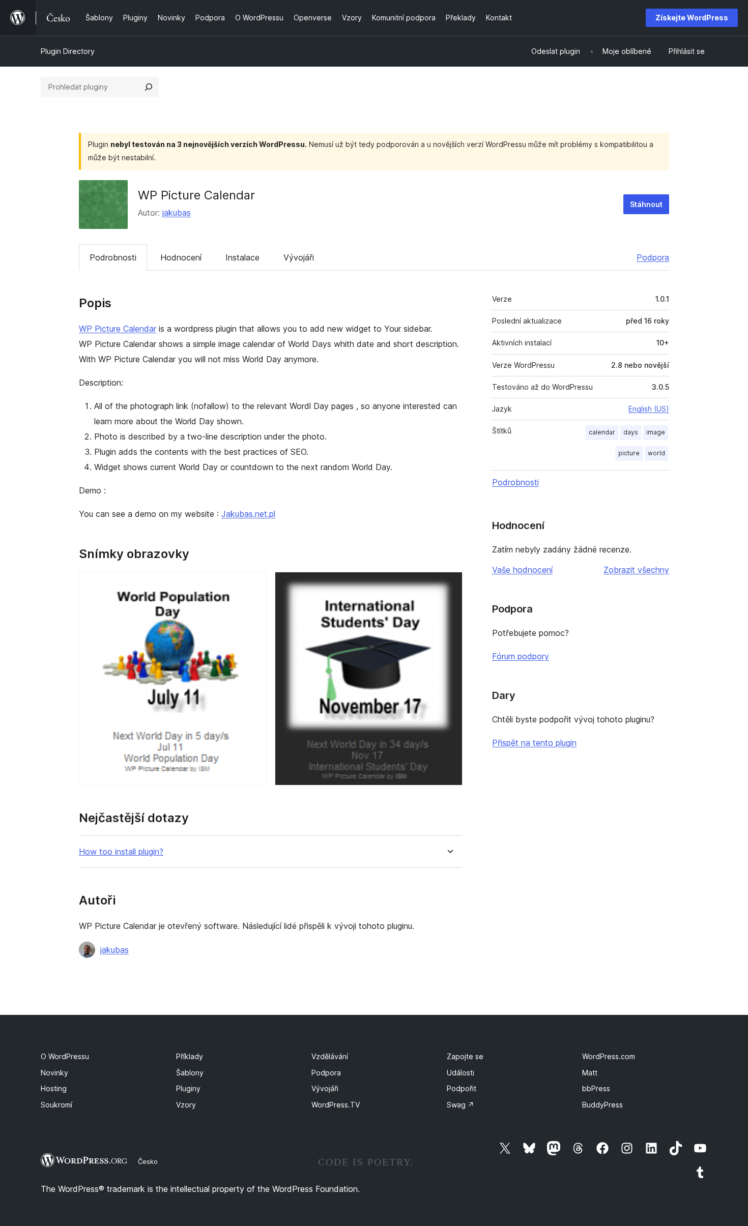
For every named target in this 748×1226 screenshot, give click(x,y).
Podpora (653, 257)
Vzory (186, 1104)
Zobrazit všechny (636, 570)
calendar (602, 432)
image (655, 432)
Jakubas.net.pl (248, 514)
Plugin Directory (68, 51)
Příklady (189, 1056)
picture (629, 453)
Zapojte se (465, 1056)
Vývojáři (298, 257)
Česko (148, 1161)
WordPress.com (608, 1056)
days (630, 432)
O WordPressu (65, 1056)
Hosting (54, 1088)
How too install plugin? (121, 852)
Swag (460, 1104)
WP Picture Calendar (117, 329)
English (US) (648, 408)
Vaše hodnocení (522, 570)
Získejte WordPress (691, 17)
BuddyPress (602, 1104)
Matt (589, 1072)
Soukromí (56, 1104)
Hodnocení (181, 257)
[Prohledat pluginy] (148, 87)
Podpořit (461, 1088)
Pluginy (188, 1088)
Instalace (242, 257)
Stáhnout (646, 204)
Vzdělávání (329, 1056)
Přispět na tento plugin (534, 743)
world (656, 453)
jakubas (176, 213)
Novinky (54, 1072)
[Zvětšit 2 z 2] (449, 585)
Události (460, 1072)
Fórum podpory (520, 656)
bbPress (596, 1088)
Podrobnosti (113, 257)
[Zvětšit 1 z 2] (253, 585)
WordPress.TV (335, 1104)
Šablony (190, 1072)
